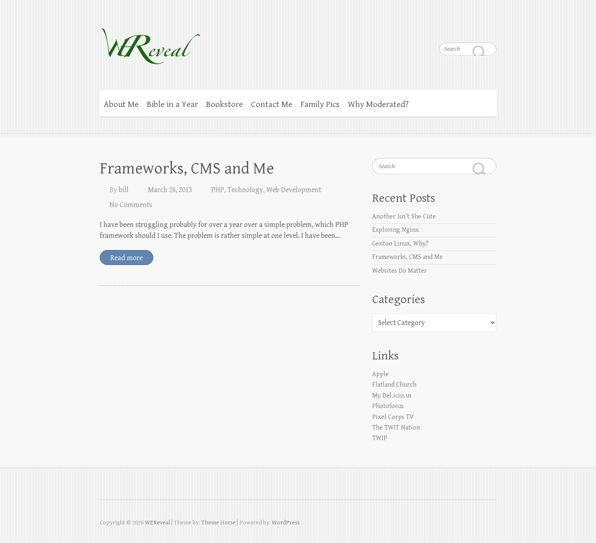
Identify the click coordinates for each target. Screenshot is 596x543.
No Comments (130, 205)
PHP (217, 190)
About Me (121, 104)
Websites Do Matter (399, 271)
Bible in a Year (172, 104)
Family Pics (320, 104)
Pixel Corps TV (393, 417)
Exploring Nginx (395, 230)
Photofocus (388, 406)
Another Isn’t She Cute (404, 216)
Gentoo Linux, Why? (400, 244)
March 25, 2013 (170, 190)
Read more (126, 258)
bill (124, 190)
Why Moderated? (378, 104)
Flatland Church (394, 385)
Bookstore (224, 104)
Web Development (293, 190)
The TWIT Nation (396, 428)
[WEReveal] (150, 41)
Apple (380, 374)
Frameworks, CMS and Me (187, 168)
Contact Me (271, 104)
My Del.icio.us (392, 396)
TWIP (379, 438)
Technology (245, 190)
